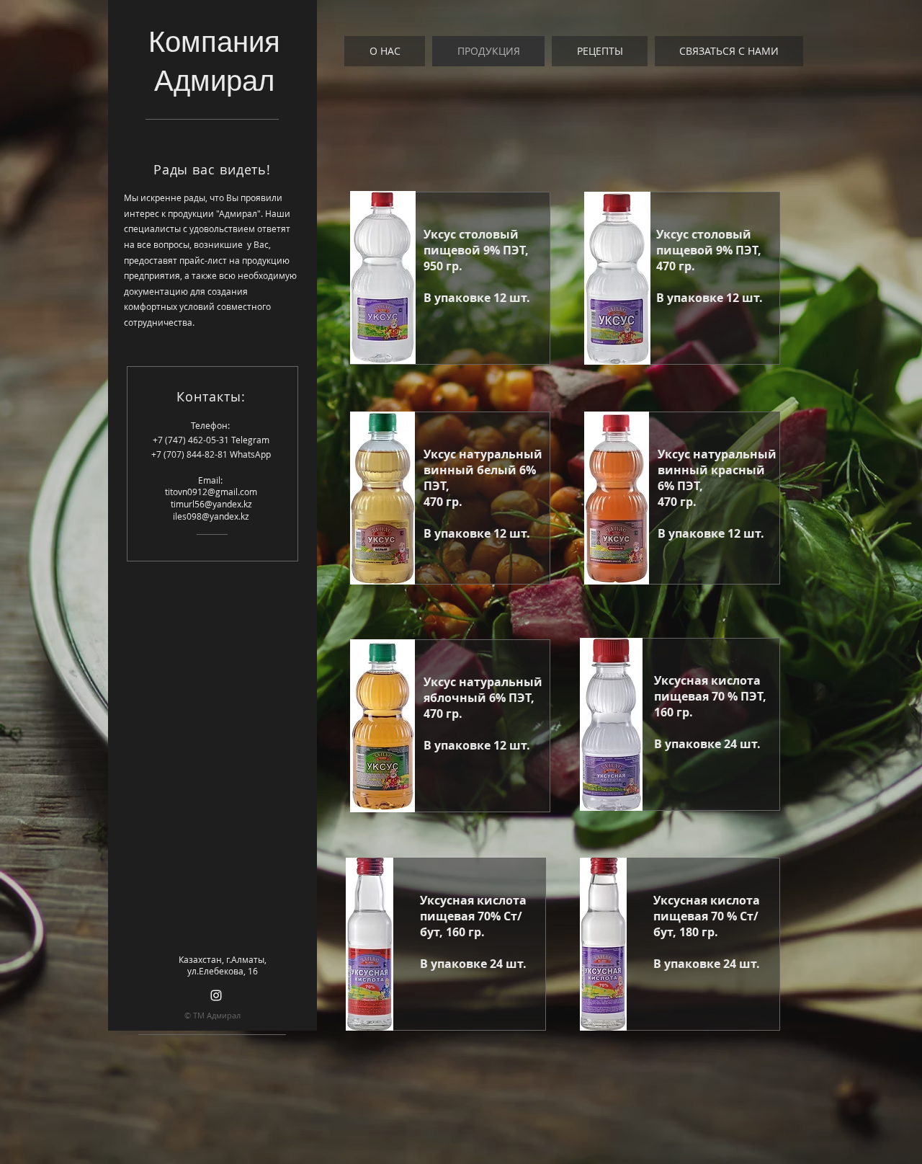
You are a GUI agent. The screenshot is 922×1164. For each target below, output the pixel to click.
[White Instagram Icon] (216, 995)
